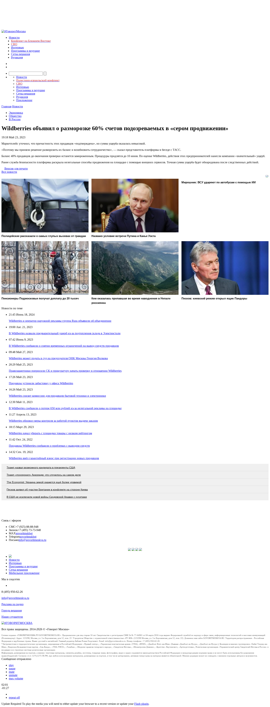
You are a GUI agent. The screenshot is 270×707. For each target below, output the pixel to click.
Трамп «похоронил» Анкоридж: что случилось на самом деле (44, 474)
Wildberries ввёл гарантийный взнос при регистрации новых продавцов (54, 458)
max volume (16, 678)
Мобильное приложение (24, 573)
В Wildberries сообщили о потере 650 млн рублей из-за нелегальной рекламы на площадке (65, 408)
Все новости (9, 171)
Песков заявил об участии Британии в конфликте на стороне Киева (47, 489)
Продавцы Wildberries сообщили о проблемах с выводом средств (49, 445)
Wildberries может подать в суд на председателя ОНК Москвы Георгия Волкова (58, 358)
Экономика (16, 112)
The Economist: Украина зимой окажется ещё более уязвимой (44, 482)
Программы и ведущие (25, 50)
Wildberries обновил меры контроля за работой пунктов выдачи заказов (53, 420)
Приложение (24, 100)
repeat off (14, 697)
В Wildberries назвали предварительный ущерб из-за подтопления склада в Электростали (64, 333)
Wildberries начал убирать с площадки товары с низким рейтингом (50, 433)
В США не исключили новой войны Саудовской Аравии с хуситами (47, 496)
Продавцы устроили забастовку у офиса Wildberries (41, 383)
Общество (15, 116)
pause (12, 668)
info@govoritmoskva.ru (32, 540)
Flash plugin (141, 703)
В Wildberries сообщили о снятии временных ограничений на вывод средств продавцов (64, 345)
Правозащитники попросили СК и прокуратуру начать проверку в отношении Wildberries (65, 370)
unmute (13, 675)
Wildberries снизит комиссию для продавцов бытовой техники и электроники (57, 395)
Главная (6, 106)
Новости (14, 37)
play (11, 665)
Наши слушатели (12, 616)
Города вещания (11, 610)
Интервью (17, 47)
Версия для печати (16, 168)
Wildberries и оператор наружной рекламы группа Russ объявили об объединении (60, 320)
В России (15, 119)
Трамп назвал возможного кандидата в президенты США (41, 467)
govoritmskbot (24, 533)
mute (12, 671)
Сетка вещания (20, 54)
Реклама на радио (12, 604)
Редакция (17, 57)
